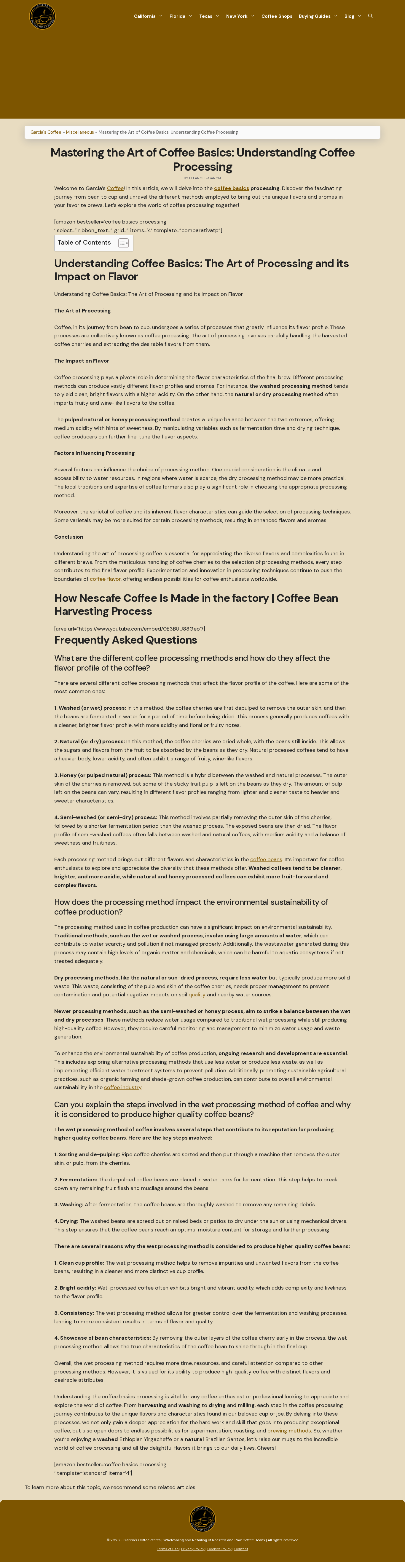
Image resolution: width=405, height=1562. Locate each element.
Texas (205, 16)
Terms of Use (168, 1549)
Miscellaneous (80, 132)
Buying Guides (315, 16)
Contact (241, 1549)
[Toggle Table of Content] (120, 243)
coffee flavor (105, 579)
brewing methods (289, 1430)
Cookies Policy (219, 1549)
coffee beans (266, 859)
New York (237, 16)
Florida (177, 16)
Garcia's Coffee (46, 132)
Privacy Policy (193, 1549)
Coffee (115, 188)
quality (197, 994)
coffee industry (122, 1087)
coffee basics (231, 188)
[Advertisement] (202, 77)
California (145, 16)
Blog (349, 16)
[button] (370, 16)
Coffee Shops (277, 16)
